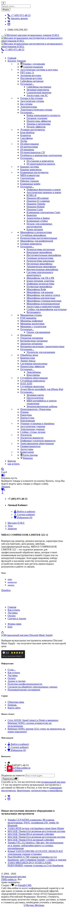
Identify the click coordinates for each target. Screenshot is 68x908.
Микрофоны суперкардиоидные (44, 300)
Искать (6, 9)
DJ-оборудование (29, 144)
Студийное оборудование (34, 377)
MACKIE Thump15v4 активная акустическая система (36, 837)
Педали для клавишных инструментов (39, 225)
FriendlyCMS (24, 885)
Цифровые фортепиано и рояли (44, 189)
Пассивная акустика (31, 78)
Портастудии (27, 417)
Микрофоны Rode (36, 289)
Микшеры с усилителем (33, 326)
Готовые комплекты (31, 243)
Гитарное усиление (37, 118)
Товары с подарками (34, 63)
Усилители (26, 435)
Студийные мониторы (32, 386)
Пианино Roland (35, 206)
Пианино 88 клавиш (38, 198)
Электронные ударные (32, 429)
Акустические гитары (32, 101)
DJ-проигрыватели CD (32, 152)
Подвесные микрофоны (39, 286)
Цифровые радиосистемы (40, 283)
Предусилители (35, 397)
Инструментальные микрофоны (44, 255)
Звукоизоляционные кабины (42, 406)
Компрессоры (27, 358)
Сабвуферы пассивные (39, 86)
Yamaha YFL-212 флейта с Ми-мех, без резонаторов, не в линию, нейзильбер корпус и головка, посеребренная (36, 845)
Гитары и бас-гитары (31, 98)
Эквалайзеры (34, 372)
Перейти (6, 590)
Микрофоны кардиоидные (41, 298)
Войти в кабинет (25, 511)
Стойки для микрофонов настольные (47, 309)
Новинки (28, 458)
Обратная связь (16, 702)
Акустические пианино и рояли (44, 192)
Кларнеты (25, 135)
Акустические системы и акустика (39, 69)
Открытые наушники (31, 338)
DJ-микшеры (27, 149)
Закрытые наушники (31, 343)
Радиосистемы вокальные (40, 260)
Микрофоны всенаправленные (43, 303)
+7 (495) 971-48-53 (14, 49)
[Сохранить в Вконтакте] (9, 21)
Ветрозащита (34, 312)
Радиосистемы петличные (41, 249)
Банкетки (32, 215)
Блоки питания (35, 229)
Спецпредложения (33, 66)
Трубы (23, 141)
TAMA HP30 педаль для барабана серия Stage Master (36, 828)
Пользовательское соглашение (24, 689)
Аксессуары (26, 449)
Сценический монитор (39, 92)
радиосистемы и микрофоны (46, 790)
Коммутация (27, 452)
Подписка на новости (13, 775)
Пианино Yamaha (36, 203)
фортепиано (23, 790)
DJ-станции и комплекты (40, 161)
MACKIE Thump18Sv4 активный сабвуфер (31, 834)
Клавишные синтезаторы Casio (43, 212)
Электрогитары (28, 106)
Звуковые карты (35, 395)
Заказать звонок (19, 18)
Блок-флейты (27, 132)
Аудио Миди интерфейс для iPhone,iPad (41, 389)
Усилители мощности (31, 437)
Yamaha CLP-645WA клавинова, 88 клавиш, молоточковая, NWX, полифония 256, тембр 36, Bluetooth (33, 822)
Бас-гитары (26, 104)
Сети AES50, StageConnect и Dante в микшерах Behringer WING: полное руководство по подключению (33, 723)
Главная (12, 607)
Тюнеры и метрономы (38, 124)
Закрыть (5, 486)
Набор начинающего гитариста (43, 115)
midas (10, 579)
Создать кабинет (25, 514)
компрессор (12, 582)
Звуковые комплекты (38, 89)
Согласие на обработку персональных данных (32, 686)
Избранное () (24, 517)
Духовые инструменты (32, 129)
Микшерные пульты (31, 315)
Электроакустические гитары (36, 109)
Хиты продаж (30, 455)
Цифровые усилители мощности (38, 440)
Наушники (26, 335)
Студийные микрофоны (33, 235)
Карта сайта (14, 707)
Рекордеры (26, 415)
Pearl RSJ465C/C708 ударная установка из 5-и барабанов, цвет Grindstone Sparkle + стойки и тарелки (37, 858)
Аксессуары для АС (37, 95)
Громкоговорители (30, 446)
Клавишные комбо (30, 183)
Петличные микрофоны (39, 263)
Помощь (12, 705)
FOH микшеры (28, 318)
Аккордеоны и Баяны (38, 218)
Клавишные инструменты (34, 172)
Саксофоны (26, 138)
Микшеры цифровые (31, 320)
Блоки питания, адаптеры (40, 280)
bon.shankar (16, 770)
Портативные (27, 420)
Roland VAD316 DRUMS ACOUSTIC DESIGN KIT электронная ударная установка (35, 852)
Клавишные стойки (37, 221)
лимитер (11, 585)
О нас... (12, 669)
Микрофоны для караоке (40, 292)
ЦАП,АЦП (26, 383)
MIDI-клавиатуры (30, 175)
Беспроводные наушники (34, 340)
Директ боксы (27, 360)
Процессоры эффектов (39, 121)
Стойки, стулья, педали (32, 432)
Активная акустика (30, 75)
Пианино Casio (35, 209)
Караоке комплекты (31, 169)
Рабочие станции (29, 181)
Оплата (11, 615)
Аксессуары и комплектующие (43, 306)
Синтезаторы (27, 178)
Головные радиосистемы (40, 258)
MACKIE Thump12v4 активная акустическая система (36, 831)
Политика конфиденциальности (25, 684)
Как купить (14, 610)
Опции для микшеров (38, 332)
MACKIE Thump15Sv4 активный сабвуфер (31, 839)
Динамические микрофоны (41, 266)
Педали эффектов (36, 126)
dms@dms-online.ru (20, 767)
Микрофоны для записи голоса (43, 295)
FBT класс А (27, 72)
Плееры (24, 412)
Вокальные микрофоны (39, 252)
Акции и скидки (16, 681)
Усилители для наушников (41, 352)
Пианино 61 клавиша (38, 201)
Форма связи (14, 624)
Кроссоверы (33, 375)
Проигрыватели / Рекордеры (35, 409)
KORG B (31, 195)
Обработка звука (29, 355)
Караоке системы (29, 166)
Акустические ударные (32, 426)
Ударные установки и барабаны (37, 423)
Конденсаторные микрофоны (42, 269)
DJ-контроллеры (29, 146)
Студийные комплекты (32, 380)
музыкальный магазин (53, 782)
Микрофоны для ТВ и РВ (40, 278)
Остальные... (27, 84)
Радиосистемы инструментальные (38, 238)
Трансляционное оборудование (37, 443)
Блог (10, 626)
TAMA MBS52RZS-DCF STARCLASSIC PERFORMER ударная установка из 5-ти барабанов (35, 864)
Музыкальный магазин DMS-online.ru (13, 878)
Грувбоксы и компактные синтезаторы (41, 155)
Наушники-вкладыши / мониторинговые (42, 346)
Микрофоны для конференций (36, 241)
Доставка (13, 612)
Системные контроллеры (33, 363)
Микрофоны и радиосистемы (36, 232)
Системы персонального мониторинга (40, 273)
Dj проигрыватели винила (41, 163)
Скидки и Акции (17, 618)
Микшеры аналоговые (32, 323)
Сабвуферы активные (31, 81)
